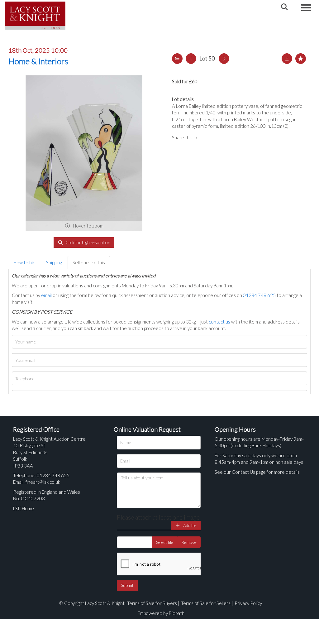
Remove (189, 542)
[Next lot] (224, 58)
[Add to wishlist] (300, 58)
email (46, 295)
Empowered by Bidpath (161, 613)
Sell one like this (89, 262)
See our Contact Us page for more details (257, 472)
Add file (189, 525)
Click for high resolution (87, 242)
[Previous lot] (191, 58)
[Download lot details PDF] (287, 58)
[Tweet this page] (222, 137)
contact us (219, 321)
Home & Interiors (38, 61)
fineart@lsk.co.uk (43, 482)
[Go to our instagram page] (234, 137)
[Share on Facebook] (209, 137)
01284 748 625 (259, 295)
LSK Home (23, 508)
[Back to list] (177, 58)
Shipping (54, 262)
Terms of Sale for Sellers (206, 603)
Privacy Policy (248, 603)
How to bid (24, 262)
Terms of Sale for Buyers (152, 603)
